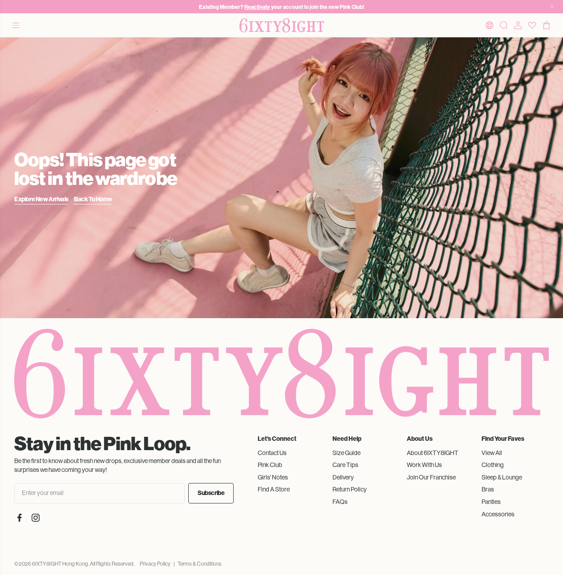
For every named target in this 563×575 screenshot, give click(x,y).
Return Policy (349, 489)
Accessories (498, 514)
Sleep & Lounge (502, 477)
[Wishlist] (532, 25)
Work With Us (424, 464)
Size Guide (346, 452)
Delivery (343, 477)
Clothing (493, 464)
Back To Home (93, 199)
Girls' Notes (273, 477)
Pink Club (270, 464)
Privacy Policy (155, 564)
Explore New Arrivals (41, 199)
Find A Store (274, 489)
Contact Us (272, 452)
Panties (491, 501)
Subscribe (211, 493)
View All (492, 452)
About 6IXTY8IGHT (432, 452)
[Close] (552, 6)
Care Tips (345, 464)
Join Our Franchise (431, 477)
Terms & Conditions (200, 564)
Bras (488, 489)
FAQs (340, 501)
